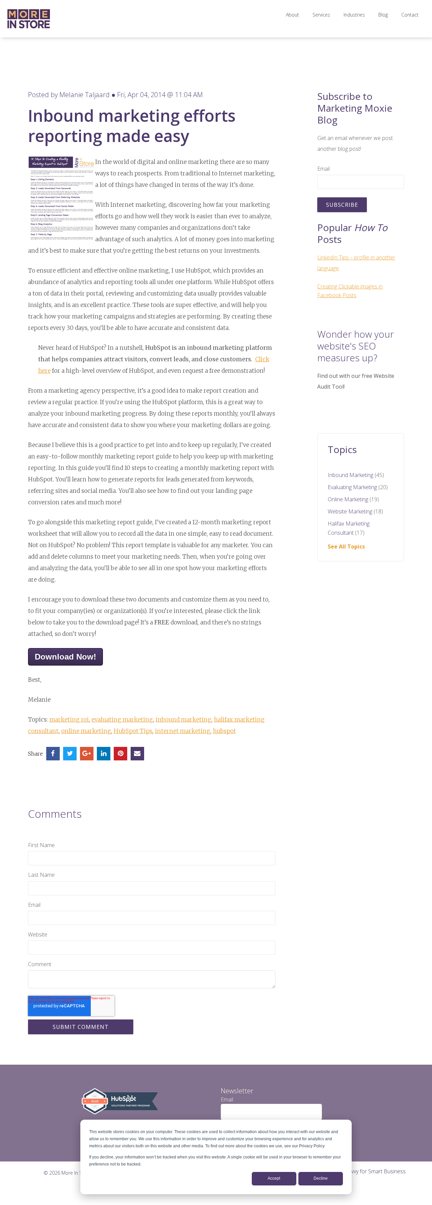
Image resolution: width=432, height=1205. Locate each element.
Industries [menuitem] (354, 14)
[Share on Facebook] (53, 753)
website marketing (355, 511)
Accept (274, 1178)
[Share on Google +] (86, 753)
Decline (321, 1178)
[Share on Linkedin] (103, 753)
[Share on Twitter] (69, 753)
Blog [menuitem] (383, 14)
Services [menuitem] (321, 14)
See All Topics (346, 546)
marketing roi (69, 719)
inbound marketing (183, 719)
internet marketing (182, 731)
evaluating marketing (122, 719)
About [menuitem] (292, 14)
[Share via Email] (137, 753)
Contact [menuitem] (409, 14)
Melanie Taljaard (84, 94)
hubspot (224, 731)
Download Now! (65, 656)
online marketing (86, 731)
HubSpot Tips (133, 731)
